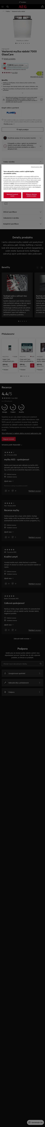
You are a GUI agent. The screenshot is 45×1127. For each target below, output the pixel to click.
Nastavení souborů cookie (12, 195)
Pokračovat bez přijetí (36, 167)
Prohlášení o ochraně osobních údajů (20, 189)
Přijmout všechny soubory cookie (31, 195)
